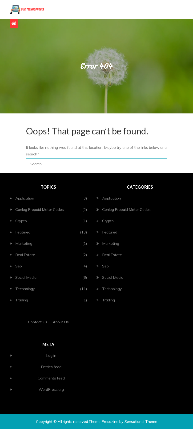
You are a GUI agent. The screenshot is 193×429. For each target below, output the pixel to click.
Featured (22, 232)
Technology (25, 288)
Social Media (25, 277)
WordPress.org (51, 389)
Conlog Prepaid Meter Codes (39, 209)
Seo (18, 266)
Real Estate (25, 254)
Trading (21, 300)
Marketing (23, 243)
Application (24, 198)
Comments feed (51, 378)
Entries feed (51, 366)
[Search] (162, 163)
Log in (51, 355)
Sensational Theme (141, 421)
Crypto (21, 220)
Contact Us (37, 322)
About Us (61, 322)
